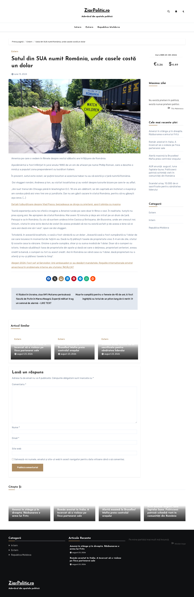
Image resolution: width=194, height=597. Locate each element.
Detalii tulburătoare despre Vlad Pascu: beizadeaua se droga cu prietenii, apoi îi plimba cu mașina (66, 204)
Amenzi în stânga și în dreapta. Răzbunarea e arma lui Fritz (26, 512)
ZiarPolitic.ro (97, 10)
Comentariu (19, 384)
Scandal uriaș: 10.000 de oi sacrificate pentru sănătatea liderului (118, 347)
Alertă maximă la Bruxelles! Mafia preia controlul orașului (71, 347)
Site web (16, 448)
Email (15, 438)
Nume (16, 427)
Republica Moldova (108, 27)
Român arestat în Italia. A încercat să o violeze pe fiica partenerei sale (30, 347)
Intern (77, 27)
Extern (89, 27)
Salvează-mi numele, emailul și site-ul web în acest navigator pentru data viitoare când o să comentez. (69, 459)
